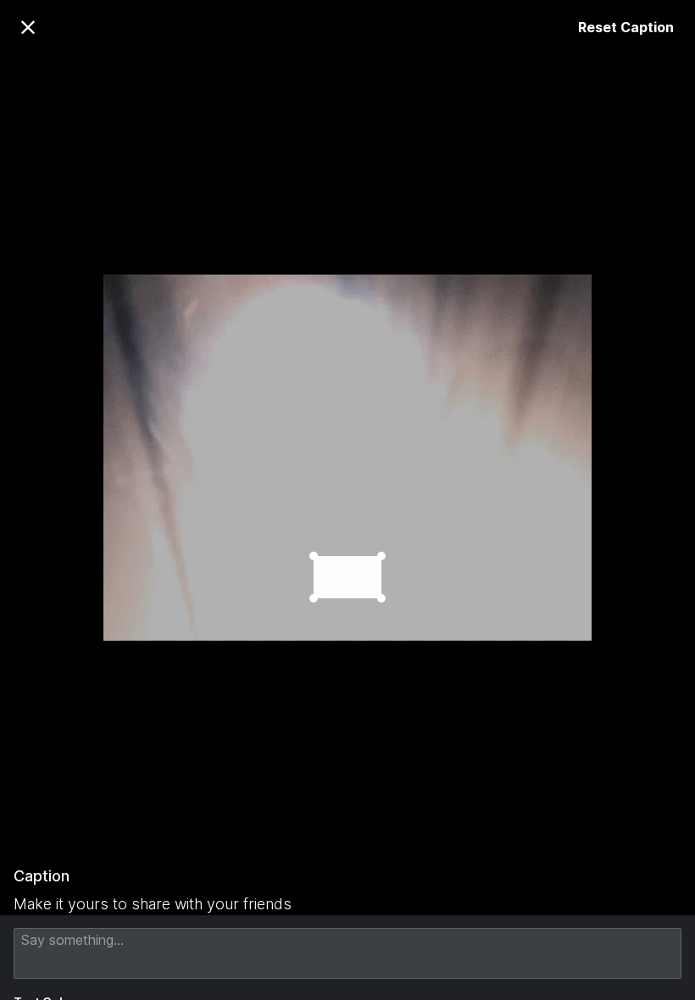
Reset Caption (626, 27)
